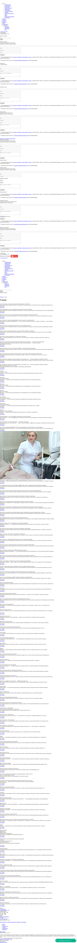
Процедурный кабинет (9, 16)
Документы (7, 28)
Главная (1, 296)
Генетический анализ (9, 13)
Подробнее (2, 307)
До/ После (4, 19)
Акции (3, 18)
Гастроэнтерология (9, 11)
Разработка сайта (8, 939)
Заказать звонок (12, 138)
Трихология (7, 17)
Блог (6, 29)
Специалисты (5, 24)
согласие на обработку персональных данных (22, 57)
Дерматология (8, 4)
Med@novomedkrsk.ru (4, 916)
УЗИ (6, 14)
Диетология (7, 6)
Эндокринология (8, 7)
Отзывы (4, 20)
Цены (3, 23)
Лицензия (7, 27)
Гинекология (7, 10)
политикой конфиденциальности (20, 60)
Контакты (4, 22)
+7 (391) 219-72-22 (4, 31)
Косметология (8, 5)
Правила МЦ (5, 928)
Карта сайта (2, 931)
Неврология (7, 9)
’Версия (15, 256)
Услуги (3, 925)
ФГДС (6, 15)
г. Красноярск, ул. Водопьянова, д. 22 (4, 910)
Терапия (6, 12)
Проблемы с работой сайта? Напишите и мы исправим (33, 938)
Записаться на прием (4, 138)
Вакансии (7, 26)
